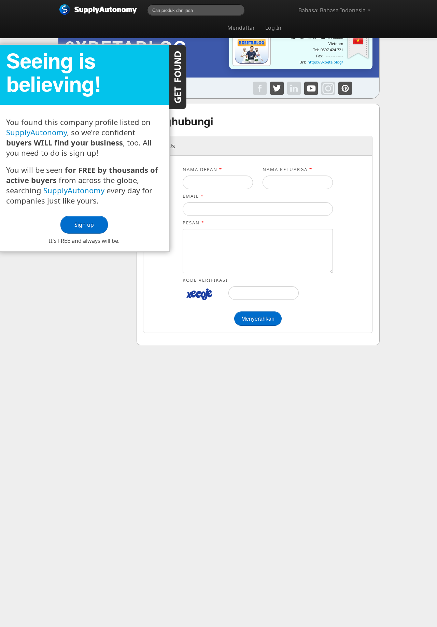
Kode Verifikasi (205, 280)
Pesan (194, 223)
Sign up (84, 224)
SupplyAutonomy (36, 132)
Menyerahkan (257, 318)
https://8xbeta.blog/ (325, 62)
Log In (273, 27)
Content (177, 77)
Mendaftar (241, 27)
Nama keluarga (287, 169)
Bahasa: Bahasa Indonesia (332, 10)
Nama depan (202, 169)
